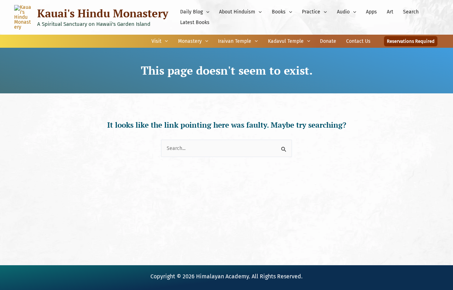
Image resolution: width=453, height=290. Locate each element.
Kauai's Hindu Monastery (102, 13)
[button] (206, 12)
